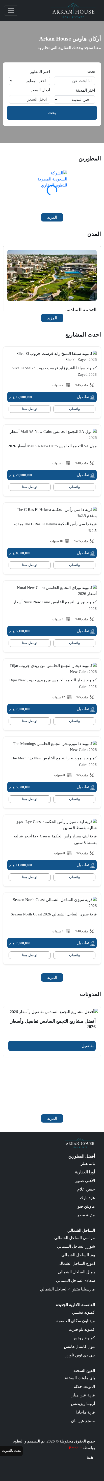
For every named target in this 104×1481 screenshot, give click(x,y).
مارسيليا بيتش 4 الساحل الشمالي (67, 1289)
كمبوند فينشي (83, 1312)
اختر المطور (40, 71)
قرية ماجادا (85, 1412)
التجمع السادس (80, 310)
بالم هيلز (88, 1163)
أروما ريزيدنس (83, 1403)
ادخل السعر (40, 90)
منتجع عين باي (83, 1421)
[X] (84, 1466)
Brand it (75, 1448)
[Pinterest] (63, 1466)
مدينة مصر (86, 1215)
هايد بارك (87, 1198)
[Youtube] (77, 1466)
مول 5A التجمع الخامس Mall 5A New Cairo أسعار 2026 (52, 446)
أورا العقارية (85, 1172)
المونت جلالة (84, 1386)
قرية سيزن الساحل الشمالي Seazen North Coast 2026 (54, 914)
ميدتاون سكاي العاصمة (75, 1321)
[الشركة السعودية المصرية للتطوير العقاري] (52, 185)
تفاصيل (83, 397)
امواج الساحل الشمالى (76, 1263)
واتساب (74, 409)
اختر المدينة (85, 90)
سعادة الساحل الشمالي (75, 1280)
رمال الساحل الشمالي (76, 1272)
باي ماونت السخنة (80, 1378)
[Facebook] (91, 1466)
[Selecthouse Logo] (80, 1142)
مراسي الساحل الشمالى (74, 1238)
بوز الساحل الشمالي (78, 1255)
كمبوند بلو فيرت (82, 1329)
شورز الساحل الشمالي (76, 1246)
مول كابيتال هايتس (79, 1346)
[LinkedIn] (70, 1466)
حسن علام (86, 1189)
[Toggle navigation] (11, 11)
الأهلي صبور (85, 1180)
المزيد (52, 217)
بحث (91, 71)
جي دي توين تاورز (80, 1355)
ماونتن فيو (86, 1206)
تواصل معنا (29, 409)
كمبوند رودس (83, 1338)
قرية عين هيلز (83, 1395)
